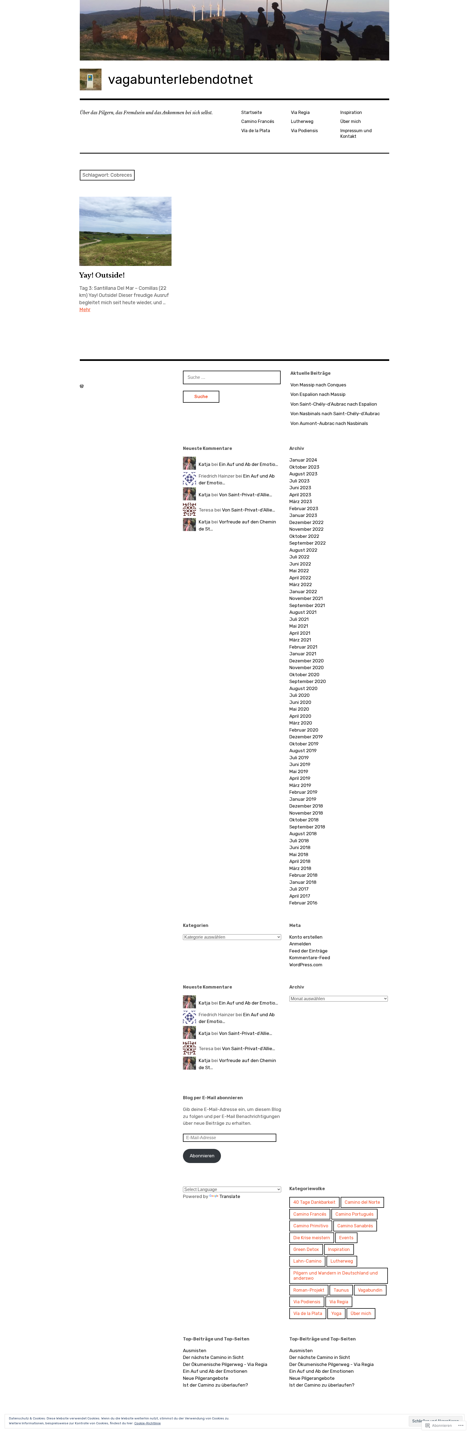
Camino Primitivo (310, 1225)
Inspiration (351, 112)
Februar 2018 (303, 875)
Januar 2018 (302, 882)
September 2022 (307, 543)
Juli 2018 (299, 840)
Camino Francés (257, 121)
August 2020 (303, 688)
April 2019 (299, 778)
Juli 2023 (299, 481)
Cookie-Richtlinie (147, 1423)
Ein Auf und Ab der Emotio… (248, 464)
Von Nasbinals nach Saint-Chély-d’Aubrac (335, 413)
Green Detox (306, 1249)
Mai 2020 (299, 709)
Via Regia (300, 112)
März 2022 (300, 584)
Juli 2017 (299, 889)
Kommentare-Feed (309, 957)
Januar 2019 (302, 799)
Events (346, 1237)
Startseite (251, 112)
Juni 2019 (299, 764)
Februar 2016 (303, 902)
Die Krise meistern (311, 1237)
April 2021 (299, 633)
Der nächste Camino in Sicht (213, 1357)
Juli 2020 (299, 695)
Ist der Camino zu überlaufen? (215, 1385)
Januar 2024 (303, 460)
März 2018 (300, 868)
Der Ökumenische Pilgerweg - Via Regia (225, 1364)
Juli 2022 (299, 557)
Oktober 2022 (304, 536)
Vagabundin (370, 1290)
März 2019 (300, 785)
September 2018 (307, 827)
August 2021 (302, 612)
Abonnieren (202, 1155)
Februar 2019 (303, 792)
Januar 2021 (302, 653)
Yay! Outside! (102, 275)
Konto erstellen (305, 937)
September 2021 (307, 605)
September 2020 (307, 681)
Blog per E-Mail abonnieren (213, 1097)
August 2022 (303, 550)
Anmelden (300, 943)
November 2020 (306, 667)
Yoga (336, 1313)
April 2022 (300, 577)
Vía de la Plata (255, 130)
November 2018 (306, 813)
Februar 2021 (303, 647)
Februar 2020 (303, 730)
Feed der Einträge (308, 951)
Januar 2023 (303, 515)
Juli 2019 (299, 757)
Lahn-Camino (307, 1261)
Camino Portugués (354, 1214)
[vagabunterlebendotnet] (234, 30)
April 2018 (299, 861)
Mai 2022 (299, 570)
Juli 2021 (299, 619)
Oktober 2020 (304, 674)
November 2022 (306, 529)
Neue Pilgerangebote (205, 1378)
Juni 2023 (300, 487)
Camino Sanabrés (355, 1225)
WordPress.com (305, 964)
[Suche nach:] (232, 377)
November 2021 (306, 598)
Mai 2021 (298, 626)
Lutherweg (302, 121)
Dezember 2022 (306, 522)
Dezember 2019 (306, 736)
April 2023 (300, 494)
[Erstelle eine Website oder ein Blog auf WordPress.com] (82, 386)
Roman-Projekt (308, 1290)
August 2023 (303, 473)
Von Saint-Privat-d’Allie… (245, 494)
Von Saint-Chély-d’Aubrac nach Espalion (333, 404)
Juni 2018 (299, 847)
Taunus (341, 1290)
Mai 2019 (298, 771)
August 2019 (302, 750)
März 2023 (300, 501)
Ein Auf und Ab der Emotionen (215, 1371)
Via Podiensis (304, 130)
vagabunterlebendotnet (180, 79)
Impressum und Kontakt (356, 133)
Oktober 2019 (303, 743)
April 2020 (300, 716)
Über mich (350, 121)
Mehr (84, 310)
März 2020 (300, 723)
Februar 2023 (303, 508)
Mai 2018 (298, 854)
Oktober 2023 (304, 467)
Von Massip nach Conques (318, 384)
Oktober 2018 (304, 819)
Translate (229, 1196)
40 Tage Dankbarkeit (314, 1202)
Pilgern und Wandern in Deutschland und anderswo (335, 1275)
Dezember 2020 (306, 660)
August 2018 (303, 833)
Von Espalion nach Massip (318, 394)
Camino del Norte (362, 1202)
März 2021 (300, 640)
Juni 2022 (300, 564)
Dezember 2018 (306, 806)
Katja (204, 464)
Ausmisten (194, 1350)
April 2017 (299, 896)
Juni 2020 (300, 702)
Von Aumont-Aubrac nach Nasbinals (329, 423)
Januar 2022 (303, 591)
